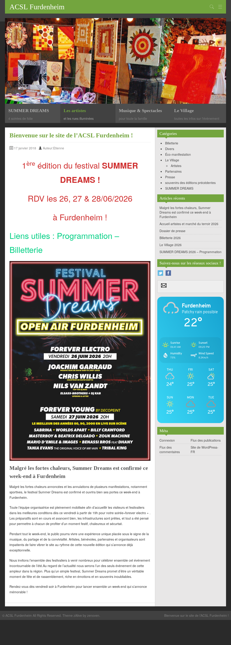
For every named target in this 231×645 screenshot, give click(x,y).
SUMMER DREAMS (179, 188)
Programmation (84, 235)
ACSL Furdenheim (37, 7)
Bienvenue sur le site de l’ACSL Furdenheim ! (196, 615)
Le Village (172, 160)
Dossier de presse (172, 230)
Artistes (176, 165)
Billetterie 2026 (170, 237)
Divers (169, 148)
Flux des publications (206, 440)
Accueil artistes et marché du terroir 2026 (188, 223)
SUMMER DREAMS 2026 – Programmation (190, 252)
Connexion (167, 440)
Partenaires (173, 171)
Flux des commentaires (169, 449)
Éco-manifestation (178, 154)
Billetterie (26, 249)
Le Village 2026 (170, 244)
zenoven (93, 615)
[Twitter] (160, 273)
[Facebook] (168, 273)
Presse (170, 177)
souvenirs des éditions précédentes (190, 182)
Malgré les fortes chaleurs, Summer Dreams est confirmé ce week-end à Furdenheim (185, 212)
